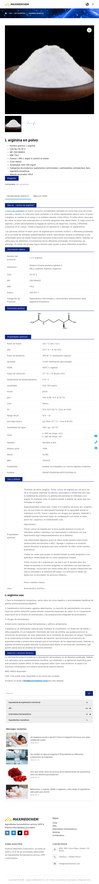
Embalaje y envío (40, 196)
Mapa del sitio (84, 880)
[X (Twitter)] (20, 833)
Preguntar (11, 178)
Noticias (56, 832)
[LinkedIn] (13, 833)
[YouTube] (26, 833)
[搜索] (89, 693)
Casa (55, 822)
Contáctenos (58, 835)
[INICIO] (6, 13)
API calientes (22, 184)
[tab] (18, 196)
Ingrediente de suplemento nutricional (48, 702)
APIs (55, 826)
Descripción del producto (18, 196)
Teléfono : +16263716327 (70, 857)
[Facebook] (7, 833)
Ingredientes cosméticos (48, 720)
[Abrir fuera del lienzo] (93, 4)
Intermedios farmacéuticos (50, 714)
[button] (87, 4)
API (50, 708)
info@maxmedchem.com (69, 863)
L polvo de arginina (14, 211)
